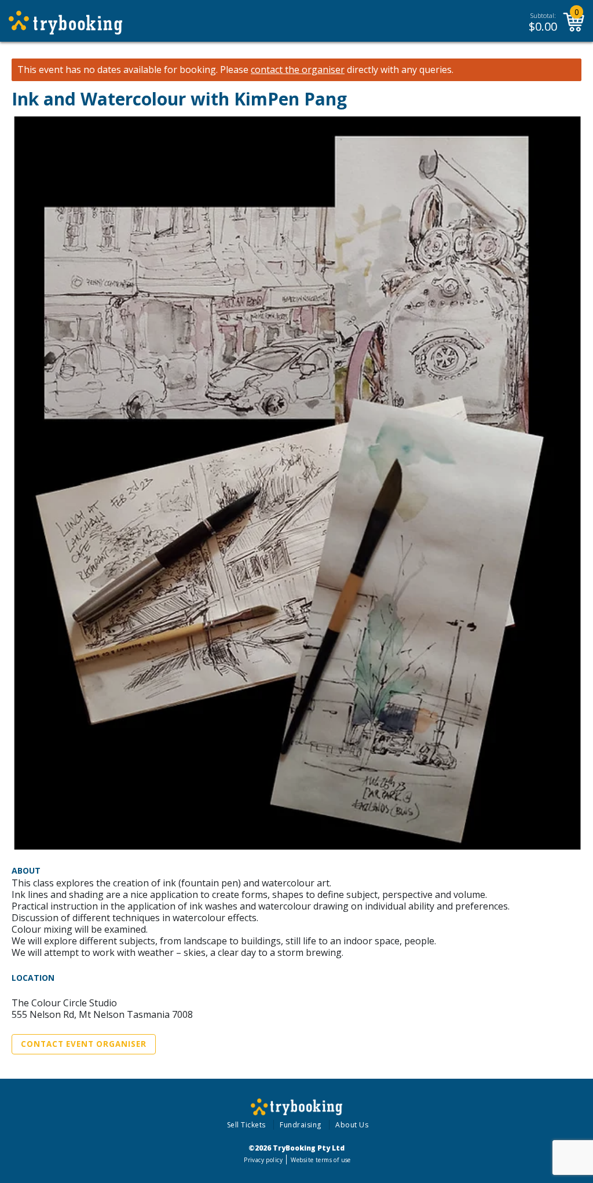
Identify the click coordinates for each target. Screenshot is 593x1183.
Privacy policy (263, 1160)
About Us (351, 1125)
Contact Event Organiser (84, 1044)
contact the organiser (298, 69)
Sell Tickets (246, 1125)
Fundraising (300, 1125)
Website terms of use (320, 1160)
